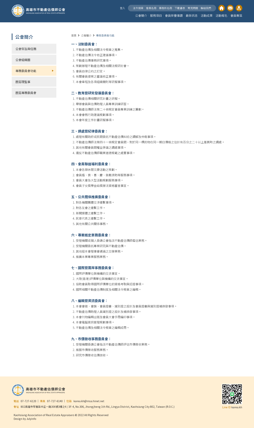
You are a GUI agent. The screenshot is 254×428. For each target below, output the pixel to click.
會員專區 (236, 15)
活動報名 (221, 15)
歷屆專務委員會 (25, 92)
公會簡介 (141, 15)
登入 (122, 8)
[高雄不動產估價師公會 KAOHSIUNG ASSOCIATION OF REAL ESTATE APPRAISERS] (38, 11)
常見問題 (193, 8)
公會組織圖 (22, 60)
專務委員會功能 (25, 70)
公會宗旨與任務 (25, 49)
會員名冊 (151, 8)
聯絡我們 (206, 8)
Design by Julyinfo (25, 419)
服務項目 (156, 15)
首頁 (73, 35)
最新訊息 (192, 15)
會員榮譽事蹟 (174, 15)
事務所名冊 (165, 8)
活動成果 (207, 15)
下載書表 (180, 8)
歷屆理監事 (22, 81)
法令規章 (138, 8)
